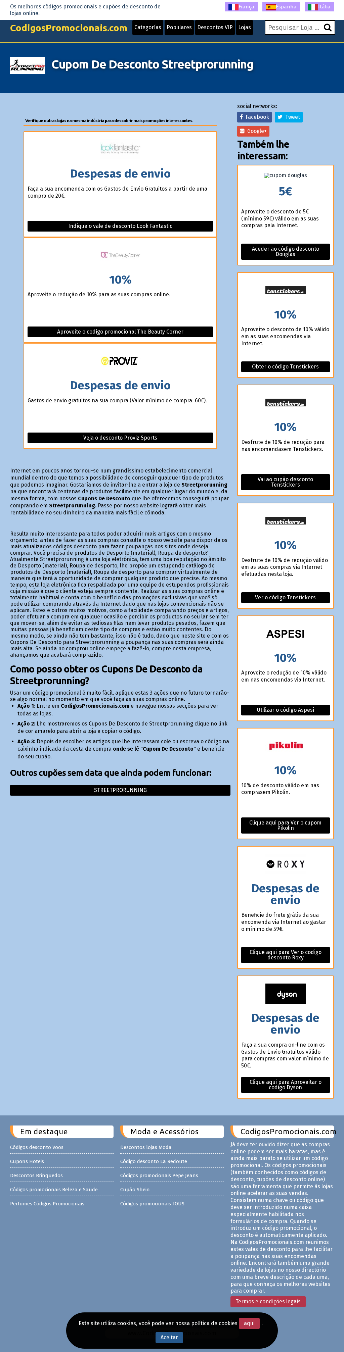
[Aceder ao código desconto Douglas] (285, 175)
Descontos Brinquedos (36, 1175)
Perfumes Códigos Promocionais (47, 1204)
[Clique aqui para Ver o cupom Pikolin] (285, 746)
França (246, 7)
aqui (249, 1323)
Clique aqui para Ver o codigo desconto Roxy (285, 955)
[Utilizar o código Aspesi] (285, 634)
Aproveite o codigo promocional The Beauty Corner (120, 332)
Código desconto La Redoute (153, 1161)
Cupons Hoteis (27, 1161)
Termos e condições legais (268, 1301)
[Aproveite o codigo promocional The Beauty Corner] (120, 255)
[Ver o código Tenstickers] (285, 521)
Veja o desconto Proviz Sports (120, 438)
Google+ (256, 131)
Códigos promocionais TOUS (152, 1204)
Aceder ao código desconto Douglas (285, 251)
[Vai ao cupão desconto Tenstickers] (285, 403)
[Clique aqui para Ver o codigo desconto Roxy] (285, 864)
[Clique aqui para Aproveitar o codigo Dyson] (285, 994)
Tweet (291, 117)
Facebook (256, 117)
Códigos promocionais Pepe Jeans (159, 1175)
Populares (179, 27)
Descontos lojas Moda (146, 1147)
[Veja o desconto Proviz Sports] (120, 361)
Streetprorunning (120, 790)
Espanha (286, 7)
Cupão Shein (135, 1190)
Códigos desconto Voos (36, 1147)
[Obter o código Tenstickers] (285, 290)
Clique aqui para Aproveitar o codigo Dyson (285, 1085)
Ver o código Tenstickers (285, 597)
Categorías (147, 27)
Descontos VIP (215, 27)
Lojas (244, 27)
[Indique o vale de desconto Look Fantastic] (120, 149)
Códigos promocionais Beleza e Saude (54, 1190)
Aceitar (169, 1337)
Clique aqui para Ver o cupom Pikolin (285, 825)
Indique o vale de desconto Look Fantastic (120, 226)
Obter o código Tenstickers (285, 366)
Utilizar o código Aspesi (285, 710)
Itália (324, 7)
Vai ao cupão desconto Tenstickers (285, 482)
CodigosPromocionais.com (68, 27)
